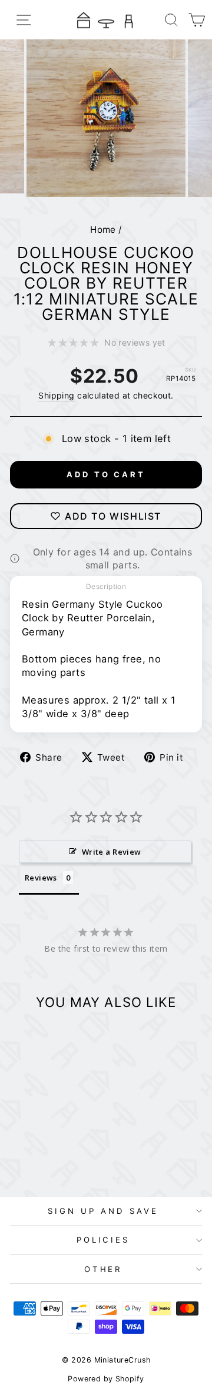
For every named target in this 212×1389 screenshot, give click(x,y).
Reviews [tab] (41, 877)
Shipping (56, 395)
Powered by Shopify (106, 1378)
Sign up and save (103, 1211)
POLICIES (103, 1239)
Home (103, 229)
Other (103, 1269)
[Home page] (106, 19)
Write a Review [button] (111, 851)
